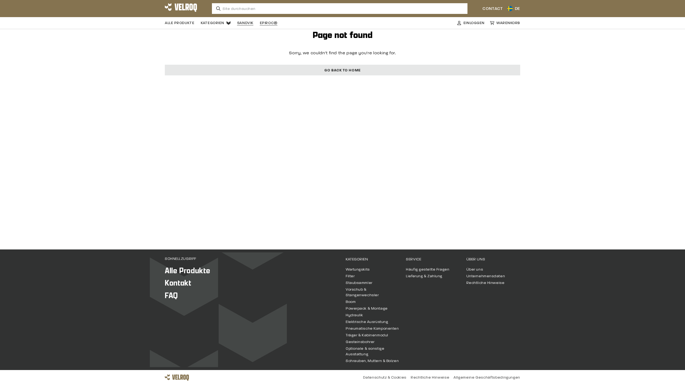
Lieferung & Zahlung (424, 276)
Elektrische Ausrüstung (367, 321)
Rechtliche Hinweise (485, 282)
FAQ (171, 295)
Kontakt (178, 283)
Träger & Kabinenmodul (367, 335)
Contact (492, 8)
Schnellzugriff (180, 258)
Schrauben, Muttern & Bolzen (372, 361)
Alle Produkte (179, 23)
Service (413, 259)
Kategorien (212, 23)
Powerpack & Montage (367, 308)
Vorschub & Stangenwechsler (362, 292)
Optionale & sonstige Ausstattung (365, 351)
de (517, 8)
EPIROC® (268, 23)
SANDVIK (245, 23)
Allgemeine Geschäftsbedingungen (487, 377)
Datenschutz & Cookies (384, 377)
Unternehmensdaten (485, 276)
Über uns (475, 259)
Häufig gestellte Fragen (427, 269)
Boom (351, 301)
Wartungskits (358, 269)
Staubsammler (359, 282)
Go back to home (342, 70)
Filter (350, 276)
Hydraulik (354, 315)
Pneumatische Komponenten (372, 328)
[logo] (181, 8)
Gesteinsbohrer (360, 342)
